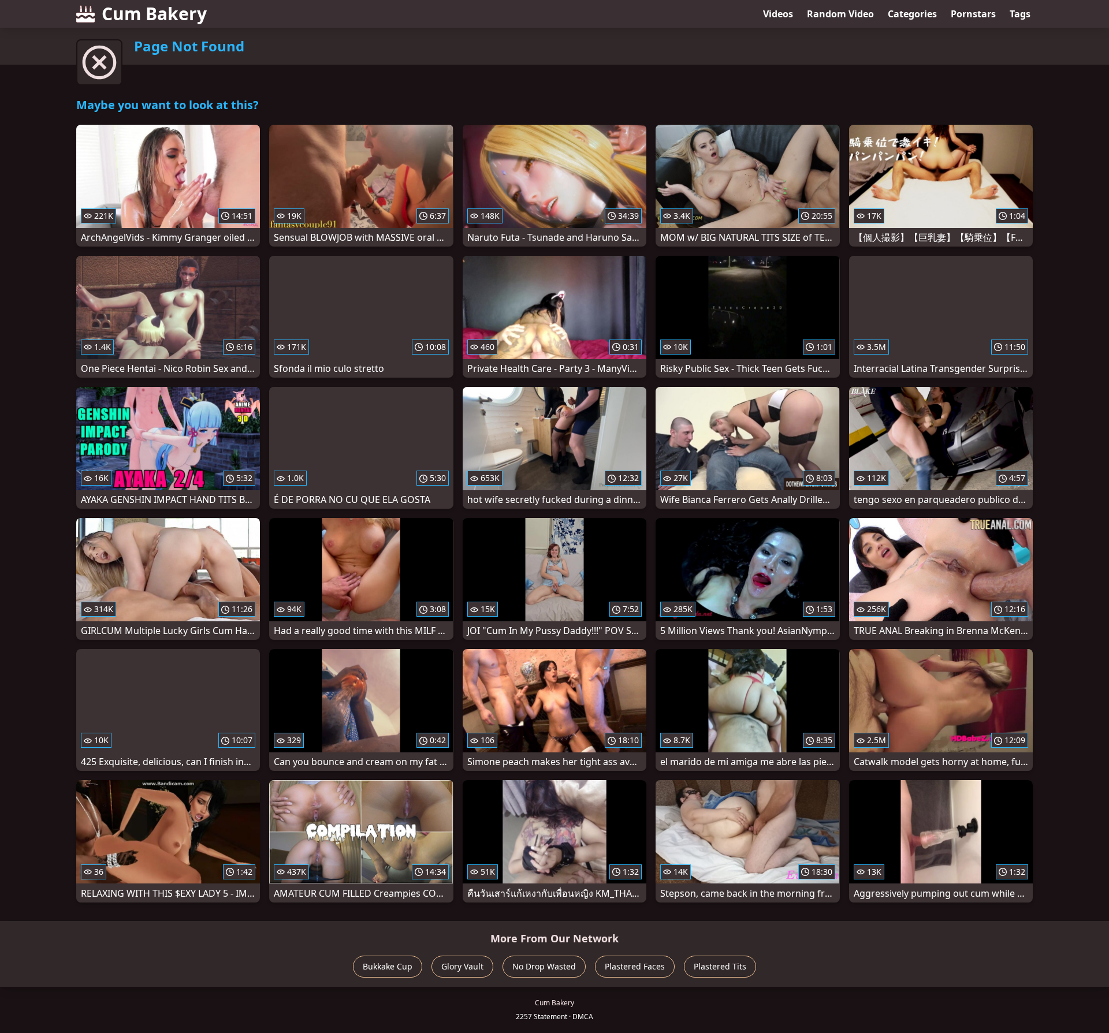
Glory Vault (462, 966)
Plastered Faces (635, 966)
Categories (912, 14)
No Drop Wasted (544, 966)
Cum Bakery (154, 13)
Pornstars (973, 14)
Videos (778, 14)
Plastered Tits (720, 966)
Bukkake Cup (387, 966)
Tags (1020, 14)
